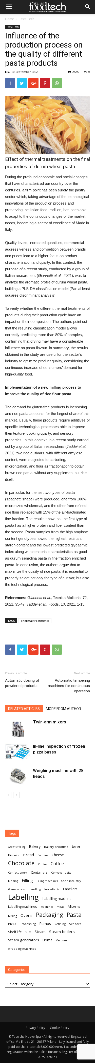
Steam (40, 931)
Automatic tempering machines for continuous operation (69, 685)
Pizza (12, 923)
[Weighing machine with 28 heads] (17, 776)
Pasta (74, 914)
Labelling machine (56, 898)
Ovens (26, 915)
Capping (42, 855)
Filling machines (47, 881)
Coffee (57, 863)
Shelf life (15, 931)
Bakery (35, 846)
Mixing (12, 916)
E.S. (7, 72)
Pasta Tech (26, 19)
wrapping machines (22, 948)
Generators (16, 889)
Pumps (45, 923)
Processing (28, 924)
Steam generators (23, 939)
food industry (71, 881)
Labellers (70, 889)
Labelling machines (22, 906)
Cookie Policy (59, 1028)
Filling (27, 880)
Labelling (23, 897)
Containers (39, 872)
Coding (42, 864)
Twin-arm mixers (49, 721)
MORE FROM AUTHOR (63, 709)
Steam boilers (62, 931)
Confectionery (17, 872)
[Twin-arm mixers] (17, 728)
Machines (47, 907)
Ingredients (51, 889)
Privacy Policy (35, 1028)
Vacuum (61, 940)
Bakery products (56, 847)
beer (76, 846)
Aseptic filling (16, 847)
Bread (28, 854)
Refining (60, 924)
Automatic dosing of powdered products (22, 683)
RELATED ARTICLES (24, 709)
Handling (34, 889)
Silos (28, 932)
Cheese (58, 854)
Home (9, 19)
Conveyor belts (61, 872)
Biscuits (14, 855)
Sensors (75, 924)
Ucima (47, 940)
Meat (60, 907)
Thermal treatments (35, 621)
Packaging (49, 914)
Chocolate (21, 863)
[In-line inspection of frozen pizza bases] (17, 752)
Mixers (73, 906)
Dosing (13, 881)
